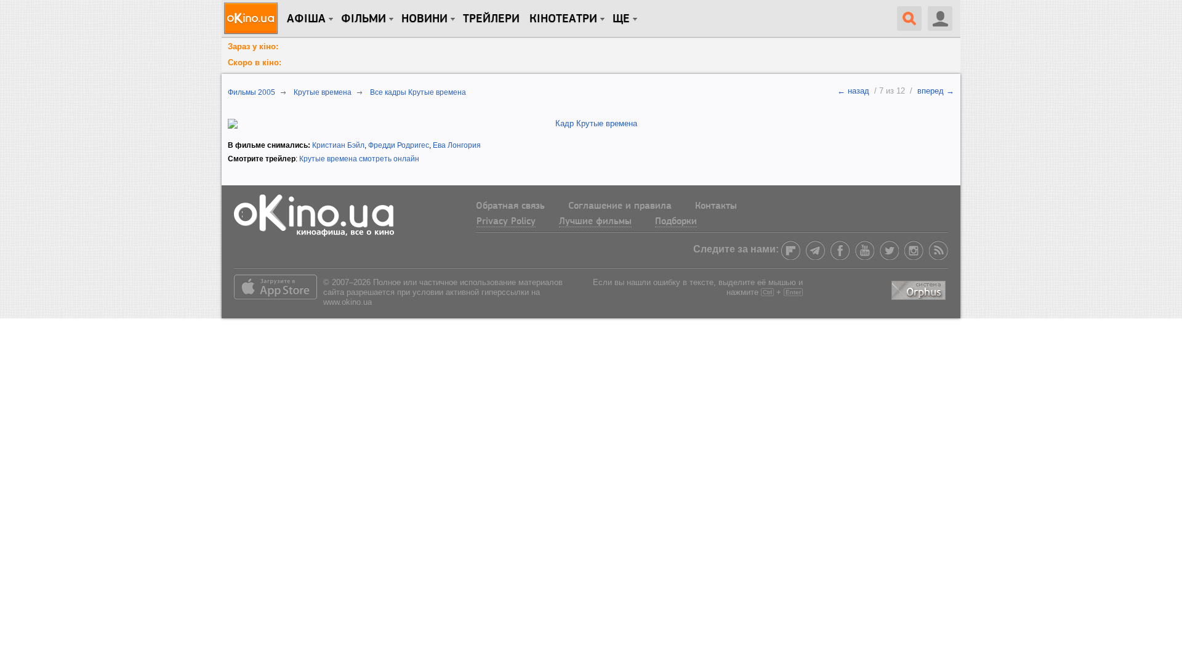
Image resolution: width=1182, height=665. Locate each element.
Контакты (716, 206)
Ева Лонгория (457, 145)
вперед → (935, 90)
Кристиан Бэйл (338, 145)
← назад (853, 90)
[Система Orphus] (919, 287)
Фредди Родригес (398, 145)
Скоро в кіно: (254, 62)
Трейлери (491, 19)
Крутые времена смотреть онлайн (359, 159)
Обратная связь (510, 206)
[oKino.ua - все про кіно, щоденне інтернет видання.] (252, 18)
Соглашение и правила (620, 206)
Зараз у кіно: (253, 46)
